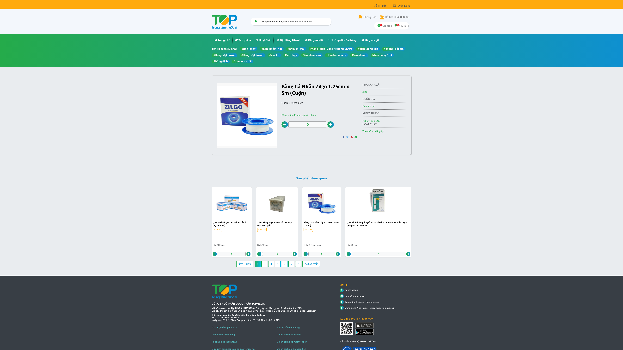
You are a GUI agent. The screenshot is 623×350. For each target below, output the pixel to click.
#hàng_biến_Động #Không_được (331, 48)
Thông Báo (369, 17)
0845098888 (351, 290)
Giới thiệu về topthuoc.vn (224, 327)
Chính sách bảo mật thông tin (292, 341)
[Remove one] (284, 124)
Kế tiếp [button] (309, 263)
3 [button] (271, 263)
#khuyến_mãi (296, 48)
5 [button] (284, 263)
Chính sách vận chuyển (289, 334)
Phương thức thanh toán (224, 341)
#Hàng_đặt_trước (224, 55)
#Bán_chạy (249, 48)
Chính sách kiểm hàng (223, 334)
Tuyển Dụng (403, 5)
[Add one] (330, 124)
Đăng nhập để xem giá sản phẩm (298, 115)
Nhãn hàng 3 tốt (382, 55)
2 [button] (264, 263)
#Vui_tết (274, 55)
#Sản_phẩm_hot (272, 48)
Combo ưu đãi (242, 61)
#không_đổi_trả (393, 48)
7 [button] (298, 263)
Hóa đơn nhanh (336, 55)
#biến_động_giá (368, 48)
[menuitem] (222, 40)
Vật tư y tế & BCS (371, 121)
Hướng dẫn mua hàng (288, 327)
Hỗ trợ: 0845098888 (397, 17)
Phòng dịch (221, 61)
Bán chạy (291, 55)
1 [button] (257, 263)
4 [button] (277, 263)
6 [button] (291, 263)
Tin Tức (382, 5)
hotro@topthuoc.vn (355, 296)
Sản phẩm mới (312, 55)
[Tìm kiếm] (256, 21)
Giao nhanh (359, 55)
